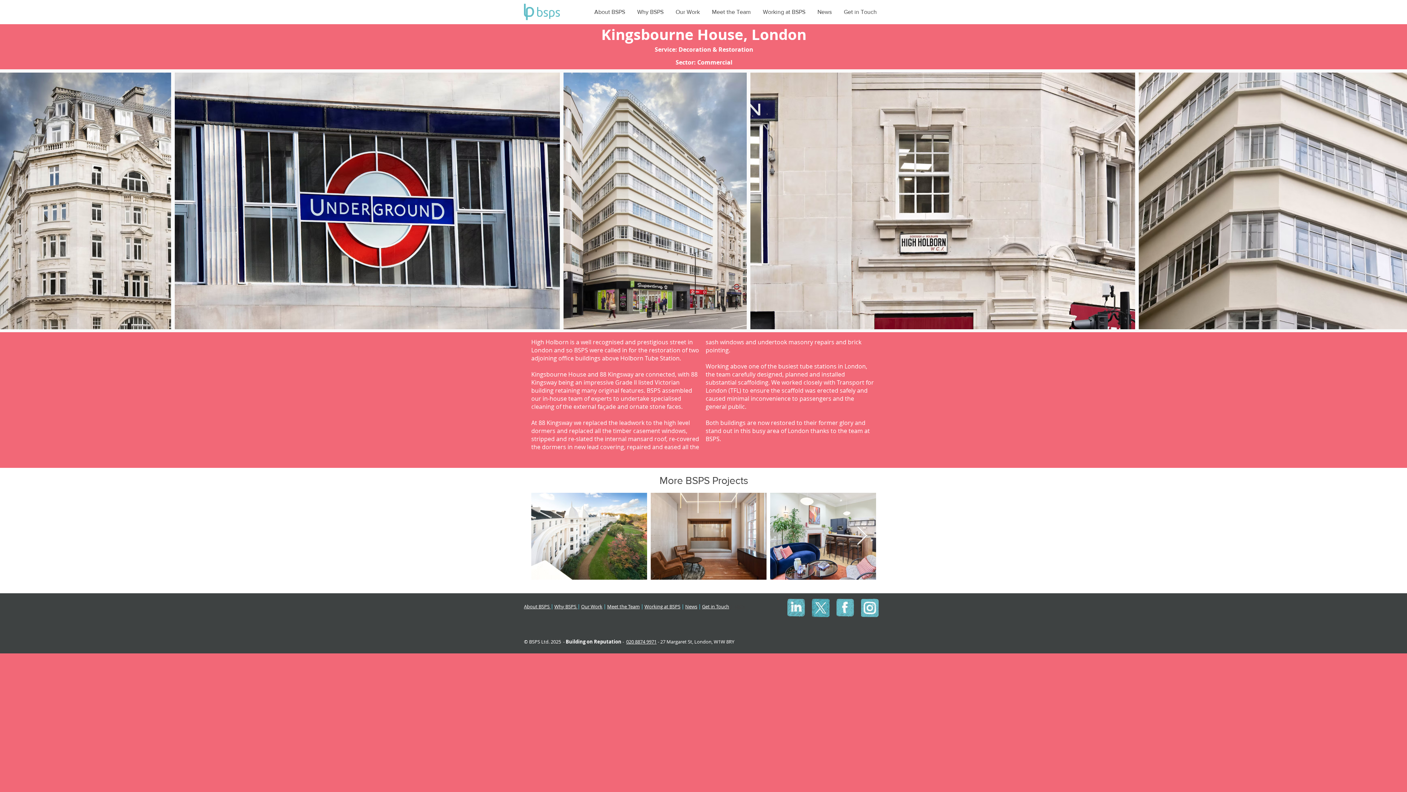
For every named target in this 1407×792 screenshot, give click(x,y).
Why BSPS (565, 606)
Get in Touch (715, 606)
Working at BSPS (662, 606)
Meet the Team (623, 606)
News (691, 606)
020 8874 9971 (641, 641)
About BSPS (537, 606)
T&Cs (739, 606)
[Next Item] (1395, 201)
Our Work (591, 606)
